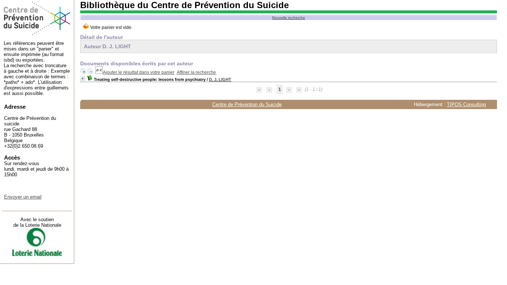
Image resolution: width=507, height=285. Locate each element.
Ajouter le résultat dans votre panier (138, 72)
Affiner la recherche (196, 72)
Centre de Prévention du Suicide (247, 104)
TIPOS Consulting (466, 104)
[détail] (82, 78)
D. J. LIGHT (220, 79)
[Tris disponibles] (99, 72)
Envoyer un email (23, 197)
